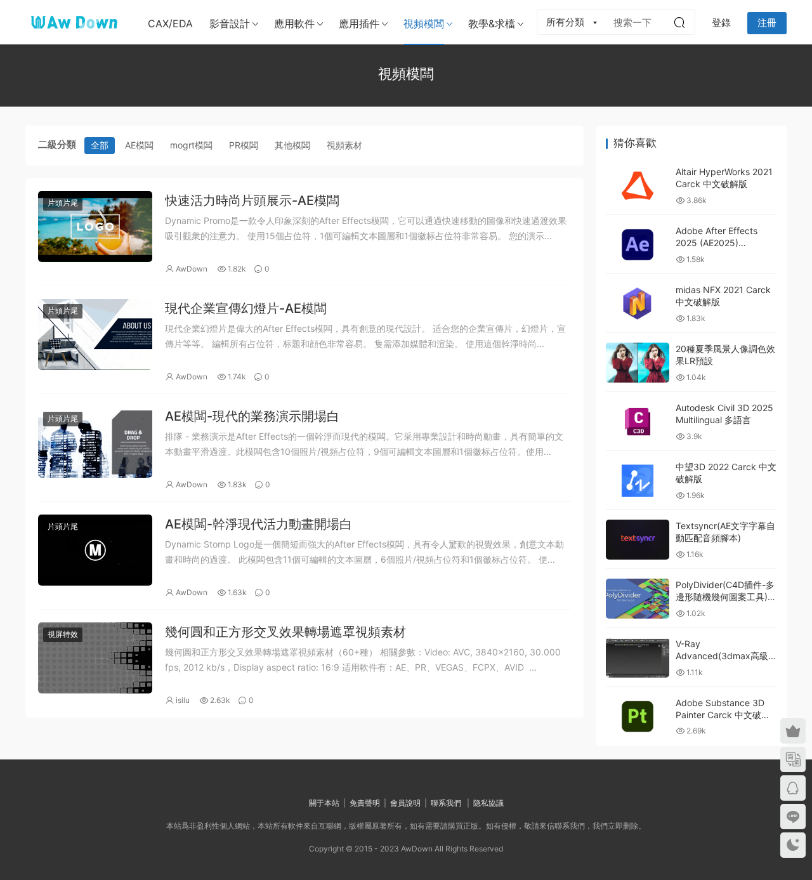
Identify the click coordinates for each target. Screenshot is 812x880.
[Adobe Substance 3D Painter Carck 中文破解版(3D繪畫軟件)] (637, 717)
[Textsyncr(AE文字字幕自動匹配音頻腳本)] (637, 540)
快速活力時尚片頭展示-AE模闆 (252, 200)
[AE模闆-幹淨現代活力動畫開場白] (95, 550)
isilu (183, 700)
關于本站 (324, 803)
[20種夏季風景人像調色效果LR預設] (637, 363)
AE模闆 (139, 145)
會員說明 (405, 803)
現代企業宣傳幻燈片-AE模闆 (246, 308)
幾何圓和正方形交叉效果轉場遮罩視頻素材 (285, 632)
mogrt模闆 (191, 145)
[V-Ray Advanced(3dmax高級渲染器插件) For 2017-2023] (637, 658)
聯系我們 (446, 803)
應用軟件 (294, 23)
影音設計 (229, 23)
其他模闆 (292, 145)
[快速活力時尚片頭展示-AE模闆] (95, 226)
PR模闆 (243, 145)
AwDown (191, 268)
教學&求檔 (491, 23)
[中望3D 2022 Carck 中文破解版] (637, 481)
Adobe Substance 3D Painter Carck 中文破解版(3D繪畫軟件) (723, 715)
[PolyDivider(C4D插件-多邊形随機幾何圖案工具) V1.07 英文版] (637, 599)
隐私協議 (488, 803)
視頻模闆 (423, 23)
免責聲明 (365, 803)
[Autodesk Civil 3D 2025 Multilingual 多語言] (637, 422)
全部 (99, 145)
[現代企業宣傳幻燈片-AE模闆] (95, 334)
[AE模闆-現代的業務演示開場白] (95, 442)
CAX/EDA (170, 23)
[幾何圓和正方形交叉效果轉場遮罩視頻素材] (95, 657)
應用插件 (359, 23)
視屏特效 (63, 634)
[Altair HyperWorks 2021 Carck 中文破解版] (637, 186)
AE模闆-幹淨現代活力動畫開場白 (258, 524)
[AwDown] (73, 22)
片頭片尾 (63, 202)
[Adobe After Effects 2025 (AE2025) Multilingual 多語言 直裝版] (637, 245)
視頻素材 (344, 145)
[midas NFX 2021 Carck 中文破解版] (637, 304)
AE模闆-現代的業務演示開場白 (252, 416)
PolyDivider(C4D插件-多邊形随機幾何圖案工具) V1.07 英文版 (725, 597)
